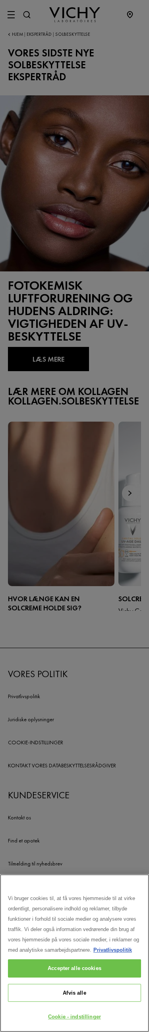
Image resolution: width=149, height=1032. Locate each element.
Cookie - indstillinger (74, 1017)
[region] (74, 953)
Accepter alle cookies (74, 968)
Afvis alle (74, 993)
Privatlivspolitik (112, 950)
